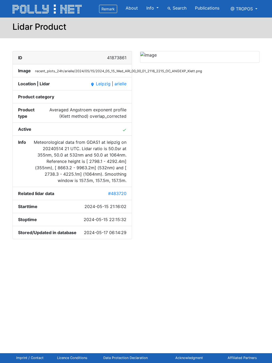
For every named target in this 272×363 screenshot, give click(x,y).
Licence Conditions (72, 358)
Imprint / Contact (30, 358)
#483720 (117, 193)
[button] (244, 9)
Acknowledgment (189, 358)
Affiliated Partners (242, 358)
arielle (120, 83)
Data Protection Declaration (125, 358)
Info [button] (150, 8)
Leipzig (100, 83)
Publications (207, 8)
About (132, 8)
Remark (108, 9)
